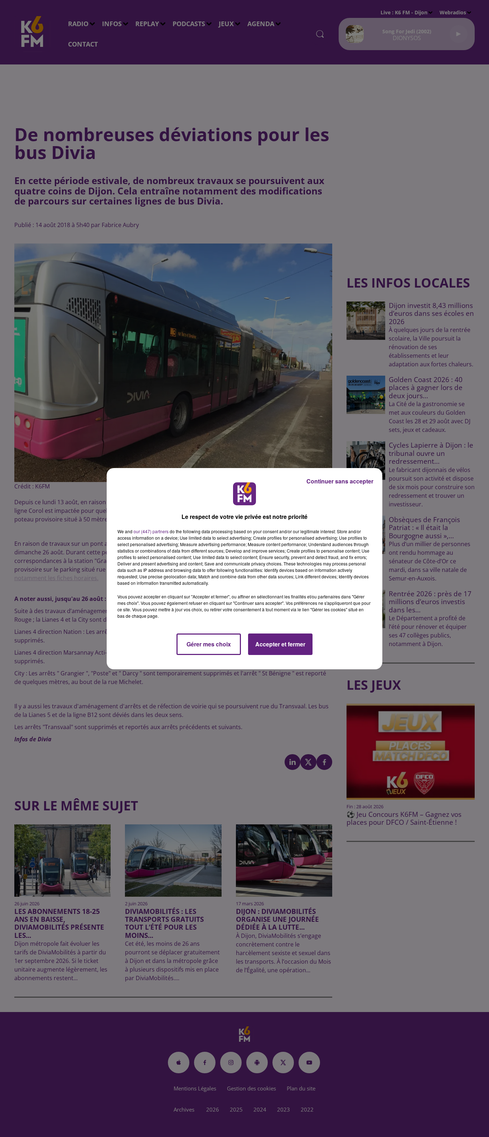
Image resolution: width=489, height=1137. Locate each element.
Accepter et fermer (280, 644)
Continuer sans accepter (339, 481)
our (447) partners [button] (151, 531)
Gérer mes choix (209, 644)
